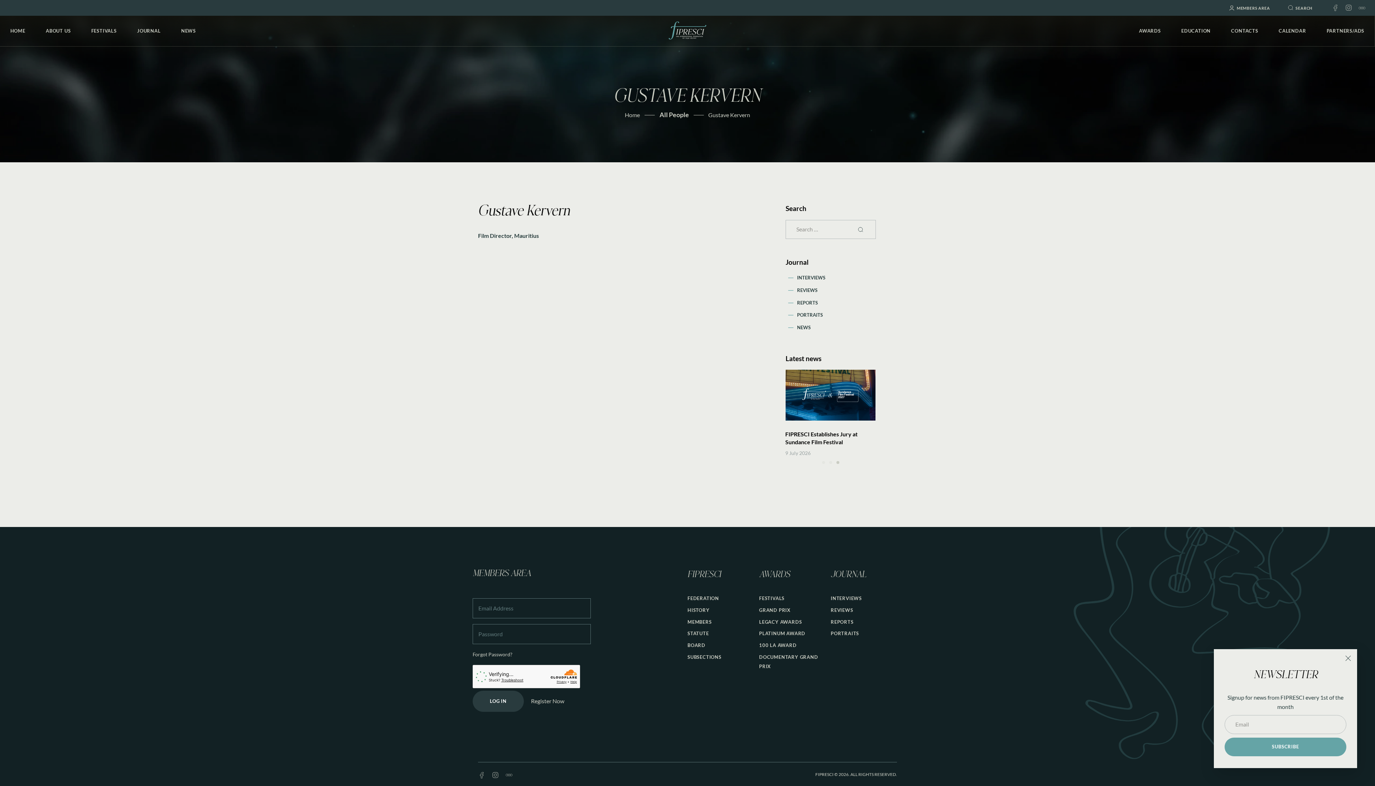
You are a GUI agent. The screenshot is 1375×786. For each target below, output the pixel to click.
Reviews (807, 290)
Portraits (810, 315)
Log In (498, 701)
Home (632, 114)
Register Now (547, 701)
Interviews (811, 278)
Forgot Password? (492, 654)
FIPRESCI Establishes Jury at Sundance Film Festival (821, 438)
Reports (807, 303)
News (804, 327)
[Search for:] (831, 229)
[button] (823, 462)
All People (674, 115)
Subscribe (1285, 746)
